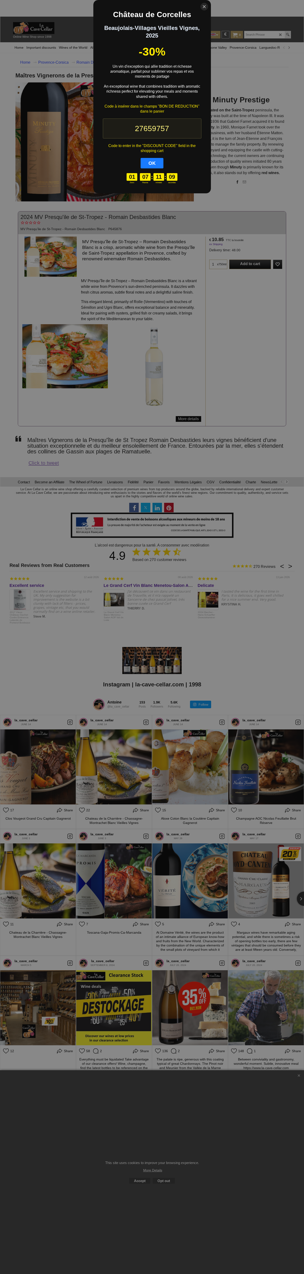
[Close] (204, 6)
